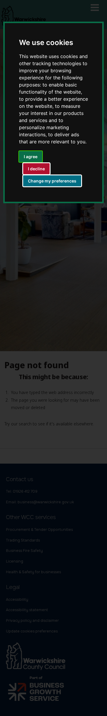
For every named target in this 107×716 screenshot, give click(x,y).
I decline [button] (36, 168)
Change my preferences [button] (52, 180)
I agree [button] (30, 156)
